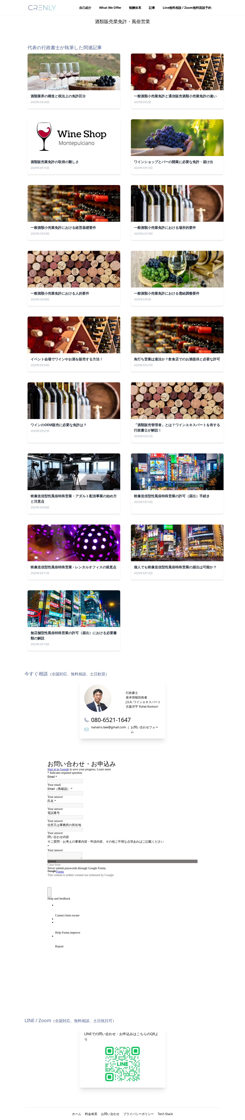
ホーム (76, 1114)
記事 (152, 8)
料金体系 (91, 1114)
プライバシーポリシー (138, 1114)
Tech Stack (165, 1114)
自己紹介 (85, 8)
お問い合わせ (110, 1114)
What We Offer (110, 8)
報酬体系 (135, 8)
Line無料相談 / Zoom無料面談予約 (187, 8)
